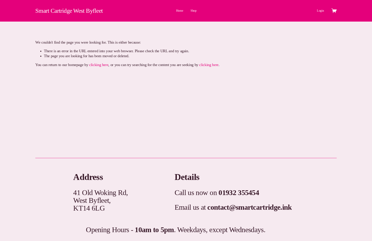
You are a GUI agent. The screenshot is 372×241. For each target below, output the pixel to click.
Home (179, 10)
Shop (194, 10)
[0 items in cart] (334, 10)
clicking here (98, 65)
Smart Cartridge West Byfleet (69, 10)
